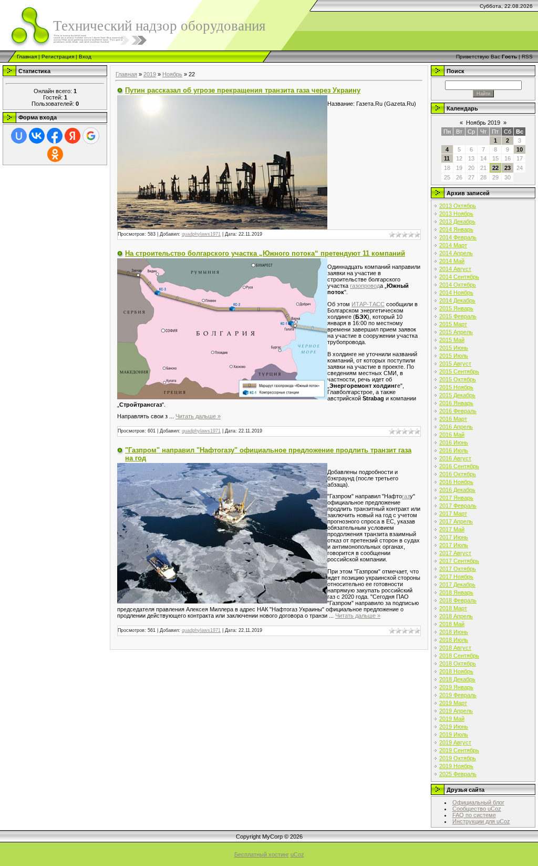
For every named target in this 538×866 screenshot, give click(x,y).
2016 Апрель (456, 427)
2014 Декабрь (457, 300)
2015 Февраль (458, 316)
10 (519, 149)
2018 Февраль (458, 600)
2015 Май (451, 340)
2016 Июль (453, 450)
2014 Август (455, 269)
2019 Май (451, 719)
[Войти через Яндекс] (72, 136)
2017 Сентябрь (459, 561)
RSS (527, 56)
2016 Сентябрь (459, 466)
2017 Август (455, 553)
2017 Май (451, 529)
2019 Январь (456, 687)
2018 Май (451, 624)
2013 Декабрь (457, 221)
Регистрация (58, 56)
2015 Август (455, 363)
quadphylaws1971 (201, 234)
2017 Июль (453, 545)
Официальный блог (478, 802)
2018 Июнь (453, 632)
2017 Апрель (456, 521)
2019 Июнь (453, 726)
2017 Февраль (458, 505)
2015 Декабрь (457, 395)
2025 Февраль (458, 774)
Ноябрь (172, 74)
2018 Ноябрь (456, 671)
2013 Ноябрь (456, 213)
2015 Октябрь (457, 379)
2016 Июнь (453, 442)
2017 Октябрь (457, 569)
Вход (85, 56)
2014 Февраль (458, 237)
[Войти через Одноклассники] (55, 154)
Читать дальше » (198, 416)
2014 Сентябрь (459, 277)
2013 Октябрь (457, 206)
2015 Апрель (456, 332)
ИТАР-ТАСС (368, 304)
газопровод (365, 286)
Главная (27, 56)
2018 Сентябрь (459, 655)
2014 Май (451, 261)
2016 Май (451, 434)
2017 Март (453, 513)
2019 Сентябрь (459, 750)
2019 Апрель (456, 711)
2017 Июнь (453, 537)
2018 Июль (453, 640)
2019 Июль (453, 734)
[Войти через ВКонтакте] (37, 136)
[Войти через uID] (19, 136)
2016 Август (455, 458)
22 (495, 168)
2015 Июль (453, 356)
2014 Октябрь (457, 284)
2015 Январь (456, 308)
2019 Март (453, 703)
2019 (149, 74)
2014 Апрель (456, 253)
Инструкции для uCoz (481, 821)
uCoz (297, 854)
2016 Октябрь (457, 474)
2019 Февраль (458, 695)
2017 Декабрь (457, 584)
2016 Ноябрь (456, 482)
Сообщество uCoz (476, 808)
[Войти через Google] (90, 135)
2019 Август (455, 742)
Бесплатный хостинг (261, 854)
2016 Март (453, 419)
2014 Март (453, 245)
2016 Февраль (458, 411)
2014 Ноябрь (456, 292)
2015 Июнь (453, 348)
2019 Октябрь (457, 758)
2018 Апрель (456, 616)
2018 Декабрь (457, 679)
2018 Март (453, 608)
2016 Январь (456, 403)
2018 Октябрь (457, 663)
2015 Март (453, 324)
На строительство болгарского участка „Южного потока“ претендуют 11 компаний (265, 253)
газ (406, 496)
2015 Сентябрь (459, 371)
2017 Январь (456, 498)
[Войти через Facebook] (55, 136)
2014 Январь (456, 229)
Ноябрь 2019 (483, 122)
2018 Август (455, 648)
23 (507, 168)
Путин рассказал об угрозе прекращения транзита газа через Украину (242, 90)
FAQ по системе (474, 815)
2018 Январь (456, 592)
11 (447, 158)
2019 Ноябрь (456, 766)
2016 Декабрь (457, 490)
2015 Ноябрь (456, 387)
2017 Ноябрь (456, 576)
